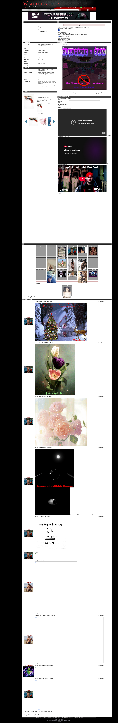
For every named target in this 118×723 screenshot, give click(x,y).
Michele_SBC (51, 257)
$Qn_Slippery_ (93, 257)
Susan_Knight (83, 246)
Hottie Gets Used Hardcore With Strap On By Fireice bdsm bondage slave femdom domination (77, 235)
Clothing (81, 7)
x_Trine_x (67, 285)
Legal (82, 717)
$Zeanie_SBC (45, 97)
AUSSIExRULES (93, 269)
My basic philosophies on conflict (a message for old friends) (73, 34)
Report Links (100, 301)
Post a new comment (45, 711)
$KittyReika (51, 246)
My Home (62, 7)
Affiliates (93, 7)
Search (69, 7)
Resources (66, 717)
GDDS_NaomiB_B (82, 257)
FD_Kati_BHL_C (62, 269)
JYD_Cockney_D (61, 257)
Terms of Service (47, 717)
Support (89, 7)
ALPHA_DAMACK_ (62, 246)
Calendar (77, 7)
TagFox (36, 613)
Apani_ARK (51, 269)
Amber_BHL (72, 257)
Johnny (72, 246)
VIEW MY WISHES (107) (65, 30)
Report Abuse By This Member (33, 715)
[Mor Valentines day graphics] (40, 552)
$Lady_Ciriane (41, 246)
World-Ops (60, 717)
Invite (73, 7)
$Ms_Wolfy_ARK (41, 269)
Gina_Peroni (72, 269)
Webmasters (77, 717)
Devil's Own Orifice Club (64, 33)
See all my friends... (30, 297)
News (66, 7)
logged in (80, 25)
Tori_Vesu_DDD (93, 246)
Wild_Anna (82, 269)
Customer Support (39, 717)
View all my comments (31, 711)
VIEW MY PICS (43, 31)
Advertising (71, 717)
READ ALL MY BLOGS (64, 36)
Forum (85, 7)
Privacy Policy (55, 717)
